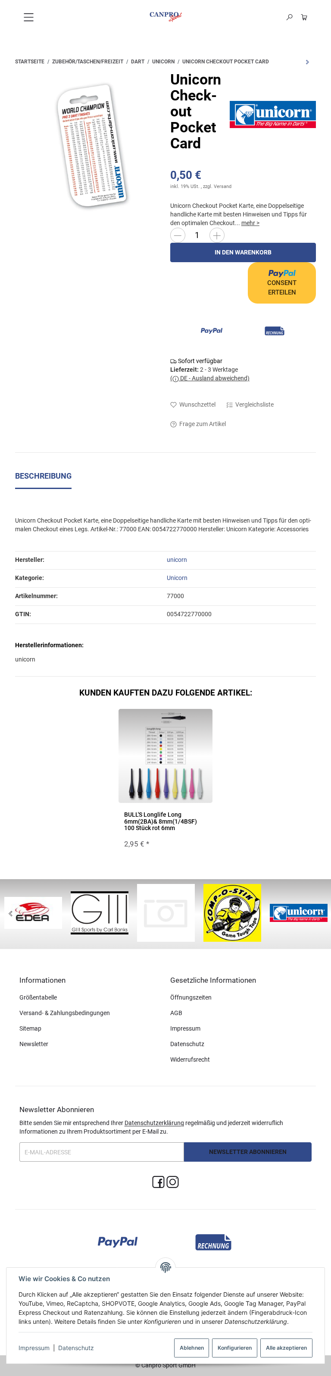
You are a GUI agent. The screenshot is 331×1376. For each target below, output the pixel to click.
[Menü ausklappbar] (28, 17)
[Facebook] (158, 1182)
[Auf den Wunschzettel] (201, 724)
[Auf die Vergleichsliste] (184, 724)
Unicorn (177, 577)
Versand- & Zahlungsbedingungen (64, 1012)
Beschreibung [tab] (43, 476)
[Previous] (10, 914)
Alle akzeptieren (286, 1348)
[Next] (320, 914)
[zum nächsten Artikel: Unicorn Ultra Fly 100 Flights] (307, 62)
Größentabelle (38, 997)
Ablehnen (192, 1348)
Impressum (34, 1347)
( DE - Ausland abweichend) (210, 378)
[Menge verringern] (177, 235)
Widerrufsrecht (190, 1059)
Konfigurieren (235, 1348)
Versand (222, 186)
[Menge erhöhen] (217, 235)
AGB (176, 1012)
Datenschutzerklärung (154, 1122)
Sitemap (30, 1028)
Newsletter (33, 1044)
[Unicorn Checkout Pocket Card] (88, 145)
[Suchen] (289, 17)
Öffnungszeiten (191, 997)
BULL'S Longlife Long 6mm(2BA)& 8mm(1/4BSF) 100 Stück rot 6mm (160, 821)
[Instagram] (172, 1182)
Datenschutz (76, 1347)
